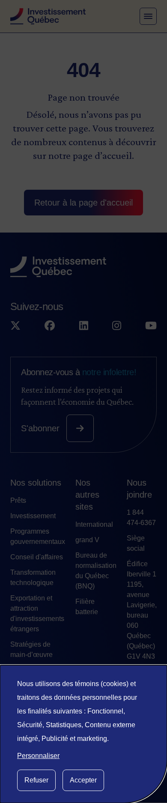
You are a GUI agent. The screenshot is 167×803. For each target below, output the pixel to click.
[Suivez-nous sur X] (15, 326)
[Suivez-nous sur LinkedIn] (83, 326)
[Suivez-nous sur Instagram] (116, 326)
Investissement (33, 515)
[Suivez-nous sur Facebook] (50, 326)
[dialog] (83, 734)
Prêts (18, 500)
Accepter (83, 780)
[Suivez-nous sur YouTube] (151, 326)
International (94, 524)
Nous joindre (139, 488)
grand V (87, 539)
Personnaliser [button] (38, 755)
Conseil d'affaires (36, 557)
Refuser (36, 780)
